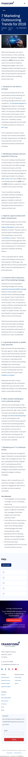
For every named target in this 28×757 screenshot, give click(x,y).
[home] (7, 3)
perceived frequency (18, 103)
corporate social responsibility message (13, 289)
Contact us (4, 704)
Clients (16, 683)
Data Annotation (5, 677)
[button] (24, 3)
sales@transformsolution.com (11, 664)
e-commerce (5, 238)
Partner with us (4, 700)
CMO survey (5, 178)
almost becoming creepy (18, 415)
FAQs (2, 707)
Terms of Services (17, 752)
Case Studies (18, 677)
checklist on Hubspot (7, 375)
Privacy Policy (9, 752)
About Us (3, 694)
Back (4, 10)
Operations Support (6, 686)
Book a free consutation (14, 620)
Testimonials (18, 680)
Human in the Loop (5, 680)
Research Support (5, 683)
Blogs (2, 710)
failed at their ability (7, 227)
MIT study (4, 127)
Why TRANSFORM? (6, 697)
